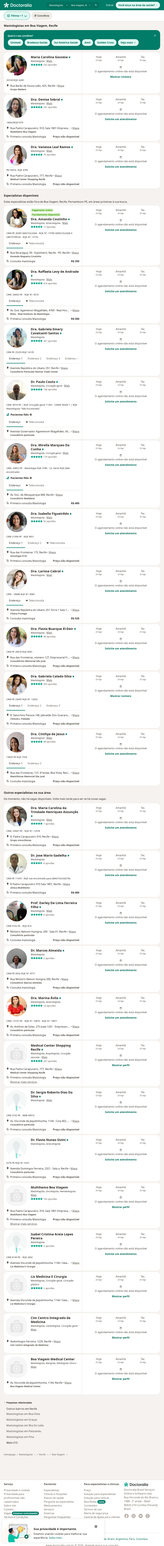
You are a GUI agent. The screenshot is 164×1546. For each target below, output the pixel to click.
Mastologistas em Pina (20, 1437)
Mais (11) (12, 1442)
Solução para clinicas (96, 1498)
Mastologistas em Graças (21, 1419)
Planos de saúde (54, 1498)
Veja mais (127, 42)
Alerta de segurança (96, 1513)
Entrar (110, 5)
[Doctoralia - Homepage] (24, 5)
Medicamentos (53, 1505)
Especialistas (51, 1490)
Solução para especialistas (100, 1494)
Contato (9, 1509)
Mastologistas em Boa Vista (23, 1414)
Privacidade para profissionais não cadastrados (14, 1497)
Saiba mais (55, 1537)
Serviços (49, 1509)
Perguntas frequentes (57, 1517)
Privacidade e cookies (17, 1490)
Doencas (49, 1513)
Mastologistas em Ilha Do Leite (25, 1425)
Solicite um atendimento (121, 119)
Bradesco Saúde (37, 42)
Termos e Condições (16, 1517)
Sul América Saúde (66, 42)
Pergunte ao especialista (59, 1501)
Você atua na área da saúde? (136, 5)
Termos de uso (93, 1509)
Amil (87, 42)
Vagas (21, 1513)
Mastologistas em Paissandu (23, 1431)
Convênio (43, 15)
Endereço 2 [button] (34, 358)
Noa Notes (94, 1501)
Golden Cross (105, 42)
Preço (87, 1490)
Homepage (10, 1454)
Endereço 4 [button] (72, 358)
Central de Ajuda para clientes (102, 1517)
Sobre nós (10, 1505)
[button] (155, 36)
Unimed (15, 42)
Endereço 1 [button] (16, 358)
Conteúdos (90, 1505)
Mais (49, 61)
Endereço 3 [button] (53, 358)
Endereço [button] (14, 243)
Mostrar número (120, 77)
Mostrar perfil (121, 1065)
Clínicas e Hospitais (55, 1494)
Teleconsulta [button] (36, 243)
